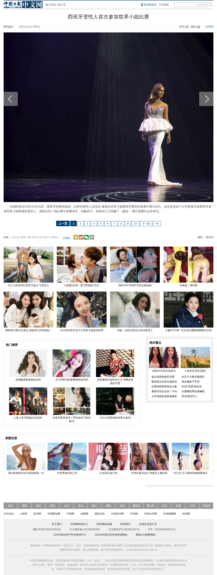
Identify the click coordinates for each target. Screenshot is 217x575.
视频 (108, 505)
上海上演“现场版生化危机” (28, 417)
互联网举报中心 (79, 524)
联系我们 (125, 524)
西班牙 (54, 237)
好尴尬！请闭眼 (189, 285)
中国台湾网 (150, 513)
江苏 (192, 505)
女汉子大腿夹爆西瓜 (193, 376)
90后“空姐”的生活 (192, 386)
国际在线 (100, 513)
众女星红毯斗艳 (108, 473)
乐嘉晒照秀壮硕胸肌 (193, 391)
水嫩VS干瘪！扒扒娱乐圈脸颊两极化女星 (188, 330)
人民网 (23, 513)
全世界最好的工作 (67, 473)
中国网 (70, 513)
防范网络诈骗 (104, 524)
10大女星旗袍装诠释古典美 (115, 417)
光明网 (186, 513)
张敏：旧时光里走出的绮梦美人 (135, 330)
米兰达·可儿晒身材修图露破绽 (190, 473)
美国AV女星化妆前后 (164, 370)
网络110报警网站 (146, 534)
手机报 (206, 505)
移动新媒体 (150, 4)
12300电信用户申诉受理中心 (69, 534)
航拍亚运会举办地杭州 (164, 381)
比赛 (28, 237)
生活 (80, 505)
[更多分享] (91, 238)
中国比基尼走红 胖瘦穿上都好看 (149, 473)
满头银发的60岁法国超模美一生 (26, 473)
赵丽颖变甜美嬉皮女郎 (28, 379)
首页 (10, 505)
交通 (178, 505)
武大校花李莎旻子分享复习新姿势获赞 (81, 330)
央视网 (84, 513)
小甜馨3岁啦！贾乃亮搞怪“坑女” (82, 285)
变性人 (46, 237)
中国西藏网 (169, 513)
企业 (164, 505)
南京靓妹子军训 (190, 381)
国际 (24, 505)
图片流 (62, 4)
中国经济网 (117, 513)
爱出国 (150, 505)
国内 (38, 505)
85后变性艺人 (189, 396)
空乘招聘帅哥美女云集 (164, 386)
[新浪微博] (81, 238)
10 (135, 223)
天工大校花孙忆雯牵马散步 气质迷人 (28, 285)
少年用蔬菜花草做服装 (164, 396)
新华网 (37, 513)
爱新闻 (136, 505)
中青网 (134, 513)
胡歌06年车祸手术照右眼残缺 (135, 285)
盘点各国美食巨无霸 (163, 376)
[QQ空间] (76, 238)
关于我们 (57, 524)
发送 (193, 26)
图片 (94, 505)
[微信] (86, 238)
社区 (122, 505)
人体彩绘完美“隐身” (195, 370)
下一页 (146, 223)
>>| (157, 223)
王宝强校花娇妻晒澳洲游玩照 (71, 379)
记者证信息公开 (148, 524)
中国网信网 (53, 513)
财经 (52, 505)
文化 (66, 505)
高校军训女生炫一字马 (164, 391)
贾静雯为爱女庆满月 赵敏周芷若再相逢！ (28, 330)
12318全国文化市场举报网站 (111, 534)
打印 (181, 26)
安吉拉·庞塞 (18, 237)
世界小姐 (37, 237)
